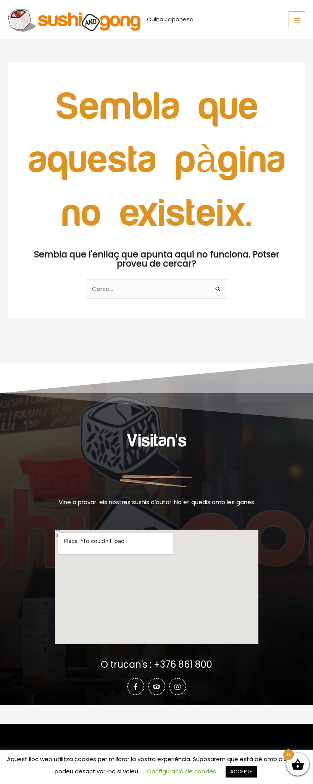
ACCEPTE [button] (241, 771)
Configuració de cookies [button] (181, 771)
